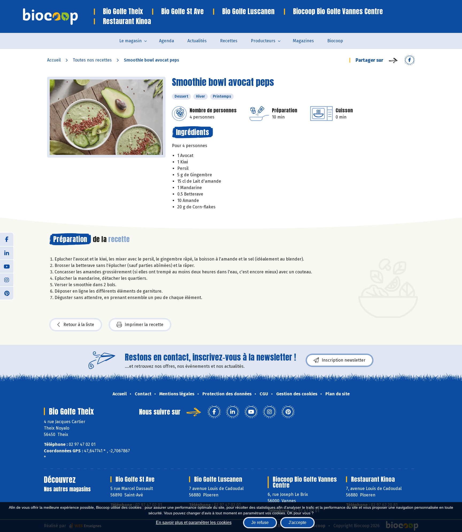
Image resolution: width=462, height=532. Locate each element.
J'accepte (297, 522)
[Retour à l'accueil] (58, 16)
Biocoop (335, 40)
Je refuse (260, 522)
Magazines (303, 40)
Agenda (166, 40)
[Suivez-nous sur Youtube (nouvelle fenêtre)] (6, 266)
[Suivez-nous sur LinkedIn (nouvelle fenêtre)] (6, 252)
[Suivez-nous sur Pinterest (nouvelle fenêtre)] (6, 293)
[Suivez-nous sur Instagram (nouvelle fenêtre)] (6, 279)
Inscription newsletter (343, 360)
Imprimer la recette (144, 324)
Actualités (197, 40)
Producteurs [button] (263, 40)
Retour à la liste (78, 324)
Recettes (228, 40)
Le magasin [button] (130, 40)
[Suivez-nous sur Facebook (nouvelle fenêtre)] (6, 239)
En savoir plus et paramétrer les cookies (194, 522)
